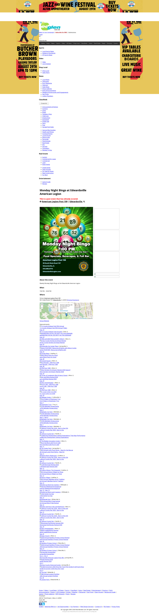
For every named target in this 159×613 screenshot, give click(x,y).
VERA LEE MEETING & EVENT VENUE (52, 339)
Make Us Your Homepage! (46, 32)
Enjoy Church (45, 536)
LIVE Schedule (60, 592)
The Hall (43, 572)
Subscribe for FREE (61, 32)
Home (43, 43)
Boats (44, 112)
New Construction (48, 173)
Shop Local (76, 43)
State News (45, 87)
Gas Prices (45, 94)
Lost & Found (46, 135)
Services (44, 146)
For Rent (45, 175)
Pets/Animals (46, 141)
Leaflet (76, 318)
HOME (41, 607)
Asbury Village (45, 477)
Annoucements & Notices (50, 107)
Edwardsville (76, 201)
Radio (103, 43)
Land (43, 163)
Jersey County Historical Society (51, 565)
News (53, 43)
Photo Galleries (47, 89)
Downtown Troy (46, 404)
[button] (66, 314)
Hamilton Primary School (49, 543)
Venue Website (44, 321)
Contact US (98, 607)
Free (43, 125)
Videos (46, 590)
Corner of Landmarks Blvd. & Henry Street (54, 375)
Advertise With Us (50, 607)
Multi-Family (46, 164)
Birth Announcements (49, 90)
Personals (45, 139)
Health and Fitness (48, 132)
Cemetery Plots (47, 114)
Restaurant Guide (110, 592)
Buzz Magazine (47, 83)
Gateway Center (46, 397)
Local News (45, 80)
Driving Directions (73, 300)
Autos (90, 43)
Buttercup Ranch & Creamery (50, 485)
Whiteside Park (46, 499)
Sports (58, 43)
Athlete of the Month (48, 53)
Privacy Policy (116, 607)
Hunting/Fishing (47, 134)
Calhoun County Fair (47, 434)
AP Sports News (47, 55)
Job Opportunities (63, 607)
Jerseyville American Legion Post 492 (52, 558)
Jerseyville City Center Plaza (49, 346)
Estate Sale (45, 121)
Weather (75, 592)
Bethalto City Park (46, 412)
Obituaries (45, 81)
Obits (63, 43)
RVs (43, 145)
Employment (46, 118)
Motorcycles (46, 137)
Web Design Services (86, 607)
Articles (68, 592)
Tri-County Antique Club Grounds (51, 332)
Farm (43, 123)
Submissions (72, 32)
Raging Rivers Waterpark (49, 456)
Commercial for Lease (49, 159)
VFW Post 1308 (45, 368)
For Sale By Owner (48, 171)
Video (48, 43)
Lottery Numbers (47, 96)
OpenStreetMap (83, 318)
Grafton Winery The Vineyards (50, 470)
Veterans (45, 85)
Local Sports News (48, 51)
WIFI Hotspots (60, 594)
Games (41, 594)
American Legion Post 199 (54, 201)
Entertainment (96, 590)
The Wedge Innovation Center (50, 441)
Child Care (45, 116)
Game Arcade (46, 182)
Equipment (45, 120)
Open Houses (46, 169)
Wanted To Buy (47, 150)
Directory (109, 43)
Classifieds (84, 43)
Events (116, 43)
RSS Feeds (107, 607)
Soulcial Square (46, 361)
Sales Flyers (46, 73)
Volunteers (45, 148)
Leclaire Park (45, 580)
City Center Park (46, 448)
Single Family (46, 168)
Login (41, 34)
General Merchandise (49, 130)
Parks (67, 594)
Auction (44, 157)
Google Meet (45, 353)
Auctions (45, 109)
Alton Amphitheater (47, 383)
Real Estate (97, 43)
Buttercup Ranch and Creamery (51, 492)
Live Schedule (46, 64)
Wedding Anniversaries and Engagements (55, 92)
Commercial (46, 161)
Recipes (44, 184)
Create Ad (44, 103)
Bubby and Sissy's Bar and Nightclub (52, 507)
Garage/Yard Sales (48, 127)
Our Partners (74, 607)
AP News (69, 43)
